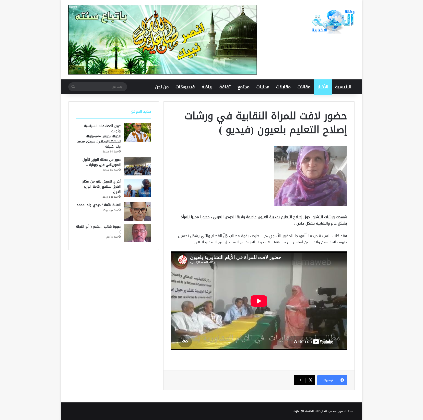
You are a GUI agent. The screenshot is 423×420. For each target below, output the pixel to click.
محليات (262, 87)
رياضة (207, 87)
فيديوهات (185, 87)
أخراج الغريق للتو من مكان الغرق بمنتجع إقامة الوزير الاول (101, 186)
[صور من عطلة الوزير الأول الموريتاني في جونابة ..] (137, 166)
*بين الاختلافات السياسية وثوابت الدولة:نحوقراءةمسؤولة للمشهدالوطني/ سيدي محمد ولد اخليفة (99, 136)
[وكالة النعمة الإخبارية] (332, 22)
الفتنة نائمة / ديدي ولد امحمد (99, 205)
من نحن (162, 87)
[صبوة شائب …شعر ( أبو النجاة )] (137, 233)
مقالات (303, 87)
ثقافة (225, 87)
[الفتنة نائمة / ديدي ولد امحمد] (137, 211)
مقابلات (283, 87)
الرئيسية (343, 87)
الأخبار (322, 87)
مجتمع (243, 87)
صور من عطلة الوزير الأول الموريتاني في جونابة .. (101, 162)
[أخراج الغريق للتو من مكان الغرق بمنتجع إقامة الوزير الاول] (137, 188)
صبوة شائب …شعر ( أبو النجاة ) (98, 229)
